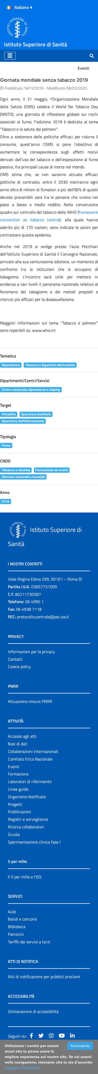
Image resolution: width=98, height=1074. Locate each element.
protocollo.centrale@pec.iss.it (43, 617)
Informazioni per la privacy (31, 651)
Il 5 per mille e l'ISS (25, 877)
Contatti (15, 659)
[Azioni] (9, 8)
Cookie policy (19, 666)
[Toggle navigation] (10, 56)
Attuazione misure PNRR (30, 701)
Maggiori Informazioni (23, 1068)
